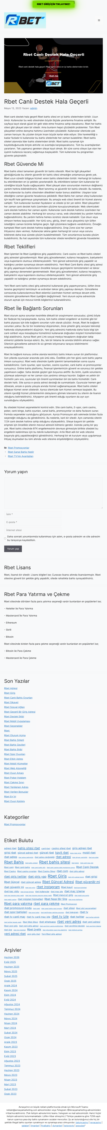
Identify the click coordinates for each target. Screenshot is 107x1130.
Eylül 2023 (10, 1056)
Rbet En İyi (10, 796)
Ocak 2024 (10, 1037)
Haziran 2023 (11, 1070)
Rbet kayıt (67, 887)
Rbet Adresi (10, 688)
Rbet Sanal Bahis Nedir (21, 452)
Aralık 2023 (10, 1042)
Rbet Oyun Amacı (14, 773)
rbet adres (10, 857)
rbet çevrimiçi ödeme (93, 926)
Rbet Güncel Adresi (58, 882)
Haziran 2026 (11, 957)
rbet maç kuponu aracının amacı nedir (38, 895)
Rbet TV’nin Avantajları (20, 456)
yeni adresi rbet (15, 933)
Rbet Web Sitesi (30, 922)
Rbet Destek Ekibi (14, 716)
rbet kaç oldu (11, 891)
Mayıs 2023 (10, 1075)
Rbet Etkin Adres (13, 759)
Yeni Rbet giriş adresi (52, 934)
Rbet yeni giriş (11, 926)
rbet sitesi (69, 908)
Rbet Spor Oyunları (14, 754)
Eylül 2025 (10, 962)
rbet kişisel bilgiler (27, 892)
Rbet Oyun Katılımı (14, 801)
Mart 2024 (10, 1028)
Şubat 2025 (10, 976)
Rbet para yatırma (18, 904)
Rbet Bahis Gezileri (14, 744)
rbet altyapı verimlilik (79, 857)
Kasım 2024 (11, 990)
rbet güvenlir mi (14, 887)
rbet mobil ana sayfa (82, 895)
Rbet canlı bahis (22, 867)
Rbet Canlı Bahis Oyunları (18, 697)
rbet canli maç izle (86, 863)
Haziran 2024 (11, 1013)
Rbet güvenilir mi (87, 882)
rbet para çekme (46, 904)
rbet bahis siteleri (31, 863)
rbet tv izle (60, 917)
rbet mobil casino (10, 899)
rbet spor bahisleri (15, 912)
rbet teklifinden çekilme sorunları (52, 912)
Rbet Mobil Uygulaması (17, 721)
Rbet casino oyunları (27, 871)
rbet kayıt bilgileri (80, 888)
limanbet (35, 1125)
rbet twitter (77, 916)
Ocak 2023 (10, 1093)
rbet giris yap (37, 876)
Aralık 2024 (10, 985)
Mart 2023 (10, 1084)
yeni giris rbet (33, 934)
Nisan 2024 (10, 1023)
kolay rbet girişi (75, 853)
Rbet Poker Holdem (15, 777)
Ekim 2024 (10, 995)
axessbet (80, 1125)
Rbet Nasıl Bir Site (55, 899)
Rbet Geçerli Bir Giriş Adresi (19, 711)
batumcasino (82, 1122)
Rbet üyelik (34, 929)
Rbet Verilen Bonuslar (16, 791)
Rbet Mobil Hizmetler (16, 763)
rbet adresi (63, 857)
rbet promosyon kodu (18, 908)
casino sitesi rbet (61, 848)
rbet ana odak (94, 857)
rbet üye (8, 930)
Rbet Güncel (12, 882)
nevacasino (95, 1122)
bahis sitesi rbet (29, 848)
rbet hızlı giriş (30, 888)
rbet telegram (71, 912)
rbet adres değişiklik (26, 857)
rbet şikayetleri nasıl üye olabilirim (55, 930)
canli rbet (45, 848)
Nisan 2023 (10, 1079)
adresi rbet (10, 848)
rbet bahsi (75, 863)
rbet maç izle (57, 891)
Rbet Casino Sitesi (46, 871)
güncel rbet (47, 852)
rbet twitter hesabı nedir (12, 922)
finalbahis (46, 1125)
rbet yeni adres (69, 922)
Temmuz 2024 (12, 1009)
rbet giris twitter (15, 876)
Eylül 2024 (10, 999)
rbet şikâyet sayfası (75, 930)
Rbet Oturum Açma (15, 735)
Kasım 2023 (11, 1046)
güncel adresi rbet (28, 852)
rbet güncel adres (31, 882)
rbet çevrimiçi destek (75, 926)
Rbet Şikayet (11, 702)
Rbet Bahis (14, 862)
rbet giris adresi (77, 871)
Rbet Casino (10, 871)
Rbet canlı (9, 867)
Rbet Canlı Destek (87, 867)
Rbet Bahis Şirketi (14, 740)
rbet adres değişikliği (44, 857)
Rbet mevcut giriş (63, 895)
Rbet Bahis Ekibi (13, 749)
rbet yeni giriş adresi (28, 926)
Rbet (7, 730)
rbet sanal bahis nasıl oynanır (51, 908)
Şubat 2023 (10, 1089)
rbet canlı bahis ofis (38, 867)
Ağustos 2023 (12, 1061)
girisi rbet (10, 852)
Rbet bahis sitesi (54, 862)
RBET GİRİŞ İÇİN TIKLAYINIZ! (53, 4)
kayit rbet (62, 852)
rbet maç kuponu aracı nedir (14, 895)
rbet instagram (48, 887)
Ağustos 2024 (12, 1004)
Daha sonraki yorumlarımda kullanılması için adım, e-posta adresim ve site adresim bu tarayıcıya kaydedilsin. (53, 538)
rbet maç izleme (74, 891)
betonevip (69, 1125)
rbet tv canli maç (14, 916)
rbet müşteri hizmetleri (30, 899)
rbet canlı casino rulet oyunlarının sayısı (61, 867)
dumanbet (57, 1125)
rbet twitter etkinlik (92, 917)
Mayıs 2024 (10, 1018)
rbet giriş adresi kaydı (76, 877)
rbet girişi (91, 876)
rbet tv (84, 912)
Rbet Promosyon (69, 904)
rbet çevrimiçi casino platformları (51, 926)
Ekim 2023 (10, 1051)
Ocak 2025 (10, 980)
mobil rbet (89, 852)
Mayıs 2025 (10, 971)
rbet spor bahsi (34, 912)
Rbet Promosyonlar (18, 447)
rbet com (62, 871)
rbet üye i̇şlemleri (20, 930)
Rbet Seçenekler (13, 726)
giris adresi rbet (82, 848)
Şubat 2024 (10, 1032)
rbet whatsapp (47, 921)
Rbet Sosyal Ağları (14, 707)
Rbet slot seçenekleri (86, 908)
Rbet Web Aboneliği (15, 768)
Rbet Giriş (9, 693)
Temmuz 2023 (12, 1065)
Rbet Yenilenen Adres (16, 787)
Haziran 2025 (11, 966)
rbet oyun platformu (75, 899)
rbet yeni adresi (91, 921)
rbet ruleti (36, 908)
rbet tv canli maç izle (38, 916)
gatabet (25, 1125)
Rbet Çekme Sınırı (14, 782)
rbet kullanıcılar (42, 891)
